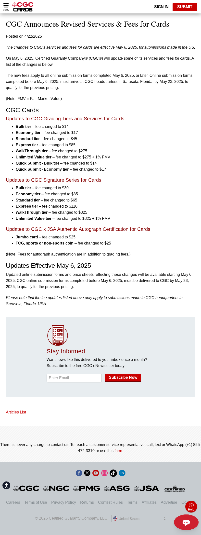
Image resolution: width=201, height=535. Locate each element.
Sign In (161, 7)
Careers (13, 502)
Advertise (169, 502)
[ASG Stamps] (117, 488)
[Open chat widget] (186, 522)
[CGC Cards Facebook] (79, 474)
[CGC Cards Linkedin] (122, 474)
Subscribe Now (123, 377)
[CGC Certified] (23, 6)
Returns (87, 502)
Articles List (16, 412)
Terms (132, 502)
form (118, 451)
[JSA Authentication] (146, 488)
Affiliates (149, 502)
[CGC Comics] (26, 488)
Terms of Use (35, 502)
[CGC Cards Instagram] (104, 474)
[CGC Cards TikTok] (113, 474)
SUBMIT (184, 7)
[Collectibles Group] (175, 488)
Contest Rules (110, 502)
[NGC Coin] (56, 488)
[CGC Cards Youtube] (95, 474)
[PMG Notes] (87, 488)
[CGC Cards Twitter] (87, 474)
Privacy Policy (63, 502)
